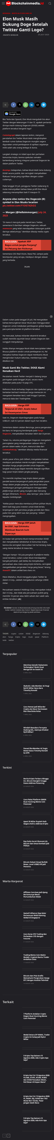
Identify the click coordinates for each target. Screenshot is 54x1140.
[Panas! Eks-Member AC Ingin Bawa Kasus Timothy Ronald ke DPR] (12, 752)
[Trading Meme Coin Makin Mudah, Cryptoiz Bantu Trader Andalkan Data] (12, 959)
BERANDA (6, 13)
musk (30, 637)
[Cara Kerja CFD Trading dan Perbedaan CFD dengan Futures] (12, 938)
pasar (37, 637)
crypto (13, 633)
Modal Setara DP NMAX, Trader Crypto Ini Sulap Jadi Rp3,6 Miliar (36, 1037)
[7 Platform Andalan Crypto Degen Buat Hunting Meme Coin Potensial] (12, 1017)
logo (24, 637)
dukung (45, 633)
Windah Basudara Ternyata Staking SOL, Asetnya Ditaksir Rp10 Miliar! (36, 729)
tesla (4, 640)
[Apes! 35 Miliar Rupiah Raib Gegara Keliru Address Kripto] (12, 824)
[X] (19, 104)
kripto (17, 637)
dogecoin (36, 633)
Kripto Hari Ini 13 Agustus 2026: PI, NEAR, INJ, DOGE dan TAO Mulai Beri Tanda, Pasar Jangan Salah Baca (36, 1099)
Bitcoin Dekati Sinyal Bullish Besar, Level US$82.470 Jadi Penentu (35, 864)
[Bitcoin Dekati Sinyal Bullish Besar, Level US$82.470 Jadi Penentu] (12, 866)
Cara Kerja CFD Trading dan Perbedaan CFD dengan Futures (35, 936)
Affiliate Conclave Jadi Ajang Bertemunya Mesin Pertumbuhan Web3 (35, 894)
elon (4, 637)
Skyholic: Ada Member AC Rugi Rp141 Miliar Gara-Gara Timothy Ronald (36, 688)
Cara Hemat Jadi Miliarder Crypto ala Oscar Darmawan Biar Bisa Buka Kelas (35, 709)
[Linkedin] (31, 104)
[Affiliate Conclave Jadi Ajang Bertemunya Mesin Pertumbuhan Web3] (12, 896)
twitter (11, 640)
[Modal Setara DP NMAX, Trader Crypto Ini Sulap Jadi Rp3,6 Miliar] (12, 1038)
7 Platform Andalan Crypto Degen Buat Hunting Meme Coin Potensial (35, 1016)
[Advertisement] (27, 53)
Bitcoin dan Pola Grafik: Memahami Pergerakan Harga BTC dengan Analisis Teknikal (36, 978)
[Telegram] (43, 104)
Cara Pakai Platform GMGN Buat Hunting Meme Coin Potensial (34, 801)
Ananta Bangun (10, 35)
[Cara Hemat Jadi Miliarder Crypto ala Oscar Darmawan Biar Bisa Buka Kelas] (12, 710)
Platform (45, 637)
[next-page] (8, 1135)
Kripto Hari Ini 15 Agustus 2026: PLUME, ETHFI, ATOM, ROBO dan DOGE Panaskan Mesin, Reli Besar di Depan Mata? (36, 1078)
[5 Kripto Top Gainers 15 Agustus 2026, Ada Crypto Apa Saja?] (12, 1059)
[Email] (37, 104)
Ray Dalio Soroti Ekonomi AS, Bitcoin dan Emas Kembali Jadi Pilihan (36, 843)
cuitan (21, 633)
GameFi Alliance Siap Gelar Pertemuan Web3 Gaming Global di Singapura (34, 915)
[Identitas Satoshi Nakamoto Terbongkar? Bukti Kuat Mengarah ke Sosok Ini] (12, 669)
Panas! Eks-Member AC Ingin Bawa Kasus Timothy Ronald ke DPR (35, 750)
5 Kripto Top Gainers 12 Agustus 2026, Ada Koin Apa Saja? (35, 1120)
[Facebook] (13, 104)
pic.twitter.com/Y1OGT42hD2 (19, 205)
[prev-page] (4, 1135)
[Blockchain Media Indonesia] (24, 3)
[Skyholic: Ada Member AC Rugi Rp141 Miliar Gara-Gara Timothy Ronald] (12, 690)
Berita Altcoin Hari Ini (22, 13)
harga (10, 637)
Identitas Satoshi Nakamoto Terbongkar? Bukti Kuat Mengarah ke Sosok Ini (35, 667)
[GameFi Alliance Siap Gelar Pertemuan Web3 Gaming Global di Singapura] (12, 917)
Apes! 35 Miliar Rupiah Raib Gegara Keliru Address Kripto (35, 822)
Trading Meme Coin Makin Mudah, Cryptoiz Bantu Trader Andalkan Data (36, 957)
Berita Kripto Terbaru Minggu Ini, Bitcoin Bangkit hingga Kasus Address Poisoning (36, 780)
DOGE (28, 633)
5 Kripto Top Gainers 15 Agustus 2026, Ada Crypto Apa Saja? (35, 1057)
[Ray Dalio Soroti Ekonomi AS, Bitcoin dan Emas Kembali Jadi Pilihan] (12, 845)
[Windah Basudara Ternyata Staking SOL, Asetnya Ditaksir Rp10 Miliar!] (12, 731)
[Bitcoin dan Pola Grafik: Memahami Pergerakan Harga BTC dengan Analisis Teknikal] (12, 979)
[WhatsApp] (25, 104)
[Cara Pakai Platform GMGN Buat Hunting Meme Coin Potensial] (12, 803)
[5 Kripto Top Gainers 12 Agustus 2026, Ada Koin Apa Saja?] (12, 1121)
